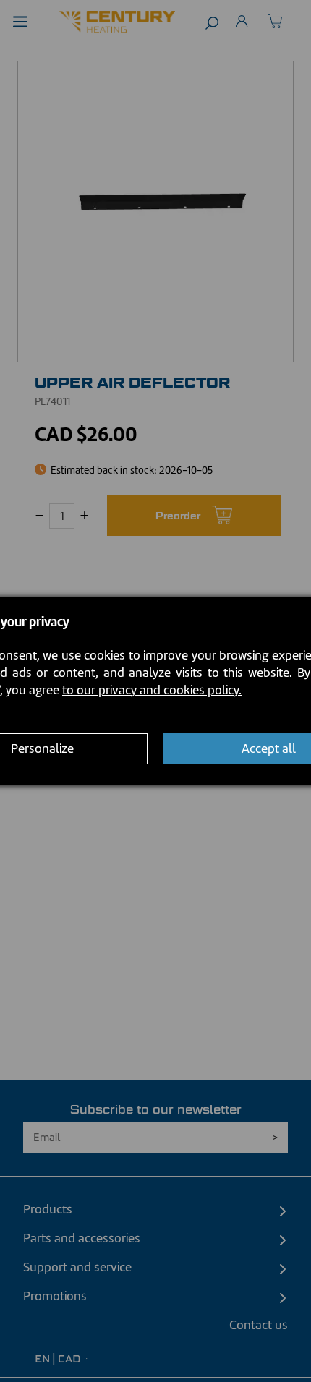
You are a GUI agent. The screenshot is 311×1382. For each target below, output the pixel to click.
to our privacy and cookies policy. (152, 690)
